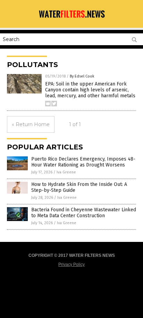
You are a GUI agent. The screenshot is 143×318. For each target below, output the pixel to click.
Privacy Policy (71, 264)
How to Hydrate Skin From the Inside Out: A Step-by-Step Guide (79, 187)
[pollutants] (71, 18)
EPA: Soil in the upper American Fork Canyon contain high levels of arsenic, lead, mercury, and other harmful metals (90, 90)
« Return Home (31, 124)
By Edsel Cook (82, 76)
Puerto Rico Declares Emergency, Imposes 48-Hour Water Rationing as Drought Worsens (83, 162)
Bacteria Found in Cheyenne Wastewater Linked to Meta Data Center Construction (83, 213)
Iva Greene (66, 172)
